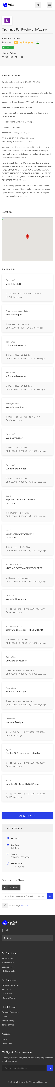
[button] (27, 938)
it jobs (8, 42)
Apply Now (25, 815)
